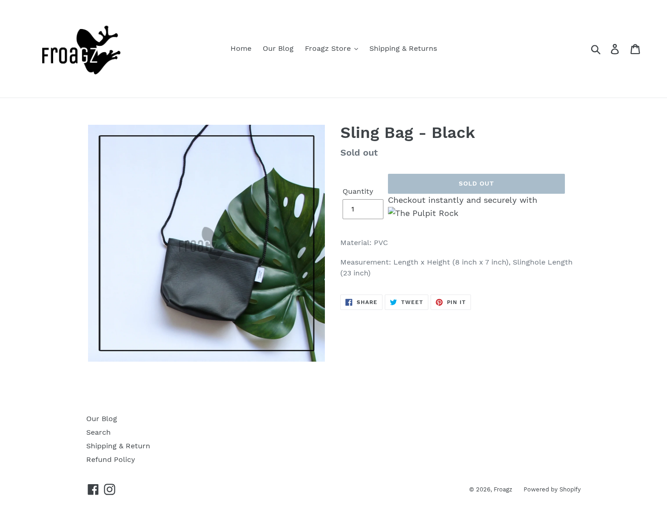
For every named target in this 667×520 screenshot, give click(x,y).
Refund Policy (110, 459)
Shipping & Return (118, 446)
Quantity (358, 191)
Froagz (503, 489)
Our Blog (101, 418)
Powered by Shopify (552, 489)
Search (98, 432)
